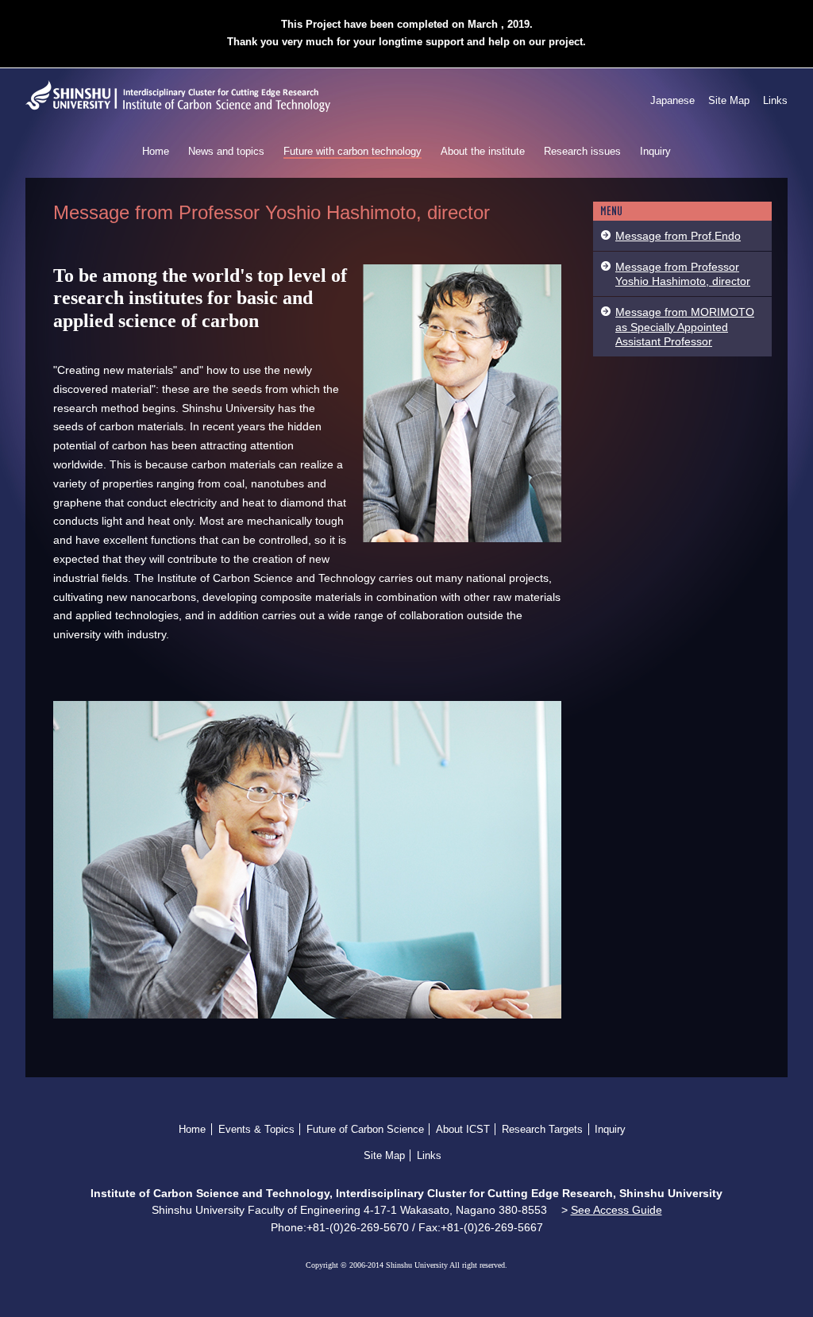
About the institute (483, 151)
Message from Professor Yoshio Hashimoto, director (682, 273)
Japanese (672, 100)
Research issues (582, 151)
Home (155, 151)
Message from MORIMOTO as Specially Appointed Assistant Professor (684, 326)
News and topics (226, 151)
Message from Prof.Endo (678, 235)
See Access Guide (616, 1209)
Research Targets (542, 1129)
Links (775, 100)
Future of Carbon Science (365, 1129)
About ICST (463, 1129)
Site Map (728, 100)
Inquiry (655, 151)
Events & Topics (256, 1129)
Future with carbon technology (352, 151)
